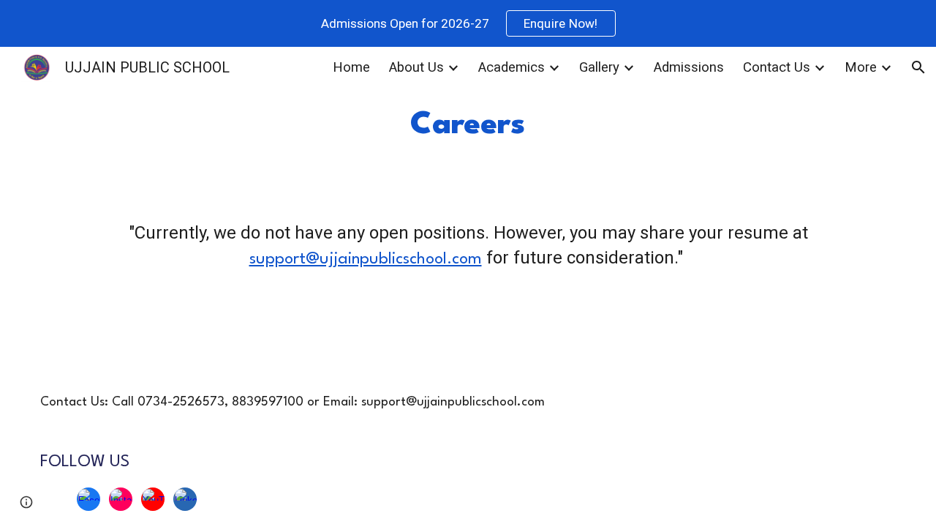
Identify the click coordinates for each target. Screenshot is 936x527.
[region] (468, 23)
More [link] (861, 67)
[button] (918, 67)
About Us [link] (416, 67)
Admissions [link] (689, 67)
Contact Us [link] (776, 67)
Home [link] (351, 67)
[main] (468, 125)
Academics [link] (511, 67)
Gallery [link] (599, 67)
